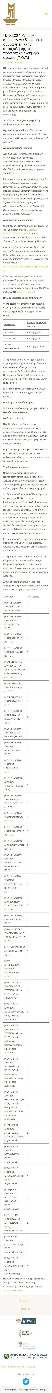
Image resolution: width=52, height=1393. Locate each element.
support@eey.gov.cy (25, 292)
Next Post (26, 1309)
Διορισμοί (18, 62)
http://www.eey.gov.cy (13, 1290)
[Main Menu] (46, 13)
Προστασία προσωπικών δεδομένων (18, 1366)
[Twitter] (26, 1381)
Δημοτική (8, 62)
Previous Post (26, 1301)
